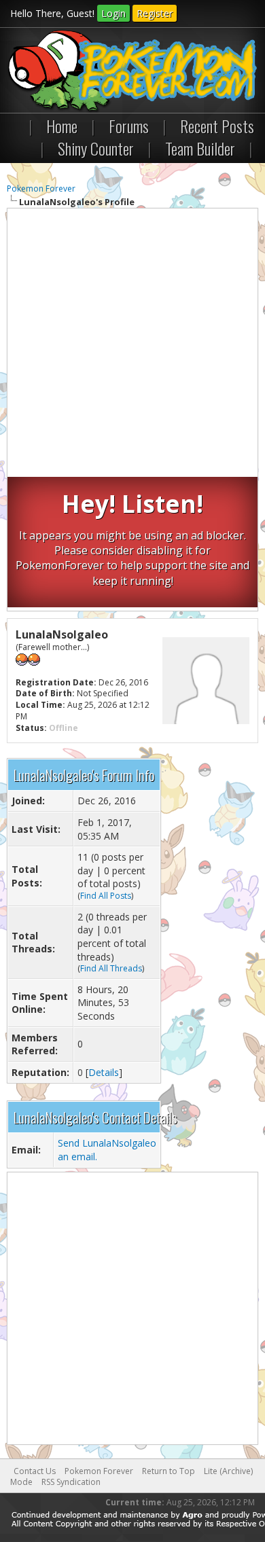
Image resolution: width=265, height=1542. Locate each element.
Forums (129, 125)
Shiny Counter (96, 148)
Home (61, 125)
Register (155, 13)
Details (103, 1072)
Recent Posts (217, 125)
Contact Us (35, 1471)
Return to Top (168, 1471)
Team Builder (200, 148)
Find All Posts (105, 895)
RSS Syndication (71, 1482)
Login (113, 13)
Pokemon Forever (41, 188)
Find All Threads (111, 968)
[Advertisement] (132, 344)
